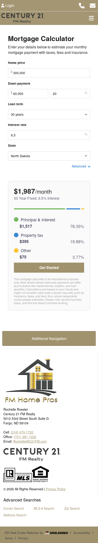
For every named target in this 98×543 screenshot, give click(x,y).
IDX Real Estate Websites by (24, 532)
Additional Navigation (49, 338)
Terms (9, 538)
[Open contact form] (92, 5)
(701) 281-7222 (25, 436)
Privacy (23, 538)
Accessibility (81, 532)
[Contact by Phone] (82, 5)
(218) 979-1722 (22, 432)
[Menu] (91, 18)
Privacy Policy (56, 489)
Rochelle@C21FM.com (30, 441)
